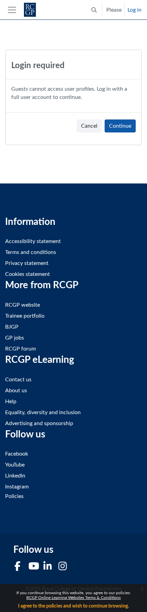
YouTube (15, 465)
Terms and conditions (30, 252)
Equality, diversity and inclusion (43, 412)
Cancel (89, 126)
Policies (14, 496)
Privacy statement (27, 263)
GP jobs (14, 338)
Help (10, 401)
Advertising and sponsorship (39, 423)
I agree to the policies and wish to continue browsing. (73, 606)
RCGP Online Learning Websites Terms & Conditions (73, 598)
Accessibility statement (33, 241)
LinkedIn (15, 476)
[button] (94, 10)
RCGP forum (20, 349)
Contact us (18, 379)
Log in (135, 10)
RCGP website (22, 305)
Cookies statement (27, 274)
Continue (120, 126)
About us (16, 390)
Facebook (16, 454)
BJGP (11, 327)
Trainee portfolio (24, 316)
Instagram (17, 486)
